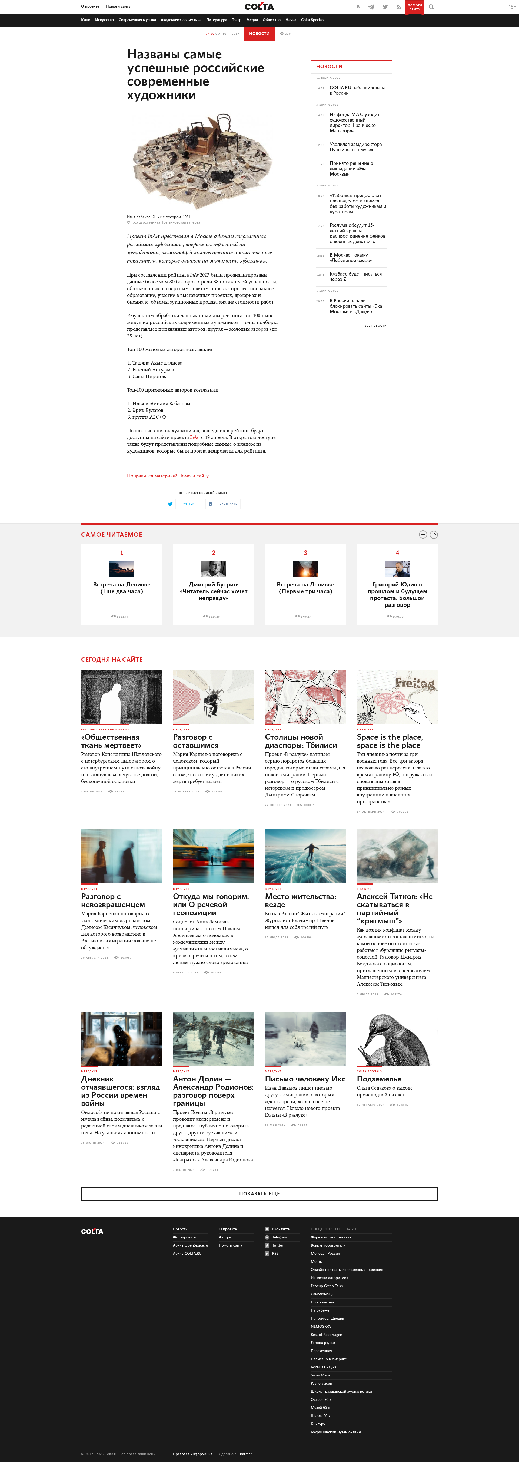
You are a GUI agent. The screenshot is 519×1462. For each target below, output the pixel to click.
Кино (85, 20)
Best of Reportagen (326, 1335)
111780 (122, 1143)
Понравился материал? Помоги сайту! (168, 476)
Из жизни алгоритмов (329, 1278)
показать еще (259, 1194)
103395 (216, 972)
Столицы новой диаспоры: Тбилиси (301, 741)
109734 (212, 1170)
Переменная (321, 1351)
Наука (290, 20)
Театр (236, 20)
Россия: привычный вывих (105, 729)
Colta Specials (312, 20)
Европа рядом (323, 1343)
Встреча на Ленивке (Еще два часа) (122, 588)
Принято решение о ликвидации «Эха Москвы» (351, 169)
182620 (214, 616)
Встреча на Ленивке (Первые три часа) (305, 588)
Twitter (277, 1245)
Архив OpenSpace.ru (190, 1245)
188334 (122, 616)
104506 (306, 937)
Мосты (316, 1262)
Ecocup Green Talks (327, 1286)
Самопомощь (322, 1294)
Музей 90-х (320, 1408)
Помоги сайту (118, 6)
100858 (402, 812)
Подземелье (379, 1079)
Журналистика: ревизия (331, 1237)
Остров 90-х (321, 1400)
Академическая (181, 20)
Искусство (104, 20)
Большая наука (323, 1367)
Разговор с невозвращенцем (113, 901)
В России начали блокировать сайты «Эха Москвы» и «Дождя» (356, 306)
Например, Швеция (327, 1318)
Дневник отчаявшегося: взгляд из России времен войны (120, 1091)
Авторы (225, 1237)
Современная (137, 20)
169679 (398, 616)
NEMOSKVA (321, 1327)
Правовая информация (192, 1454)
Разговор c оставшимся (196, 741)
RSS (275, 1254)
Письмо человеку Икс (305, 1079)
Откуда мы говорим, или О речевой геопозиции (211, 905)
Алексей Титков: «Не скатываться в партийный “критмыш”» (395, 909)
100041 (309, 805)
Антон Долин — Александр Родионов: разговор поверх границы (213, 1091)
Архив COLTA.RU (187, 1254)
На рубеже (320, 1310)
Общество (272, 20)
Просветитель (322, 1302)
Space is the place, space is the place (390, 741)
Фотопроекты (184, 1237)
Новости (259, 34)
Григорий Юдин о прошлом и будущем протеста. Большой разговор (397, 595)
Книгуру (318, 1424)
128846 (402, 1105)
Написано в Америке (329, 1359)
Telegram (279, 1237)
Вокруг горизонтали (328, 1245)
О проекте (90, 6)
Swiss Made (320, 1375)
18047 (119, 791)
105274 (396, 994)
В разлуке (181, 729)
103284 (217, 791)
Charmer (245, 1454)
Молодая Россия (325, 1254)
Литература (216, 20)
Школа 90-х (320, 1416)
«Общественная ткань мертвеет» (111, 741)
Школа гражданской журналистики (341, 1392)
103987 (126, 957)
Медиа (252, 20)
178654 (306, 616)
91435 (302, 1125)
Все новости (376, 325)
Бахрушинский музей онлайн (336, 1432)
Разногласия (321, 1383)
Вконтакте (281, 1229)
